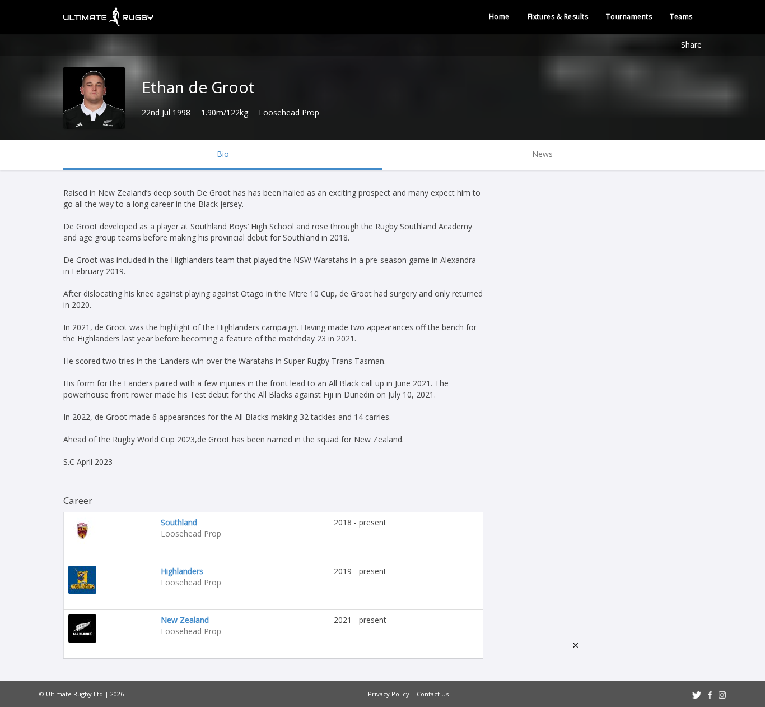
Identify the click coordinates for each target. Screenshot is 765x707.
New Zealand (185, 619)
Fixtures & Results (558, 16)
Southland (179, 522)
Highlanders (182, 571)
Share (691, 44)
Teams (681, 16)
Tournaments (629, 16)
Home (499, 16)
